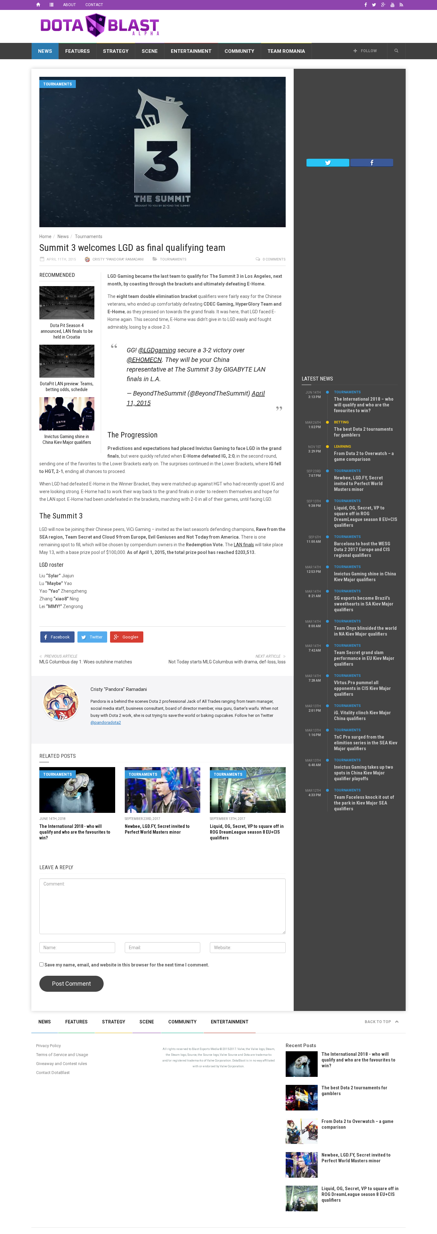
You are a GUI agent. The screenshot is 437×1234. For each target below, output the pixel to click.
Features (77, 51)
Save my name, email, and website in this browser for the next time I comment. (126, 964)
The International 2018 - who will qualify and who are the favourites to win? (74, 832)
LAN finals (244, 544)
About (69, 5)
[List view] (51, 5)
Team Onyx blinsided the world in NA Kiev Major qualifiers (365, 631)
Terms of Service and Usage (62, 1054)
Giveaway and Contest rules (61, 1063)
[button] (396, 51)
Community (239, 51)
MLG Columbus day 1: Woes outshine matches (85, 661)
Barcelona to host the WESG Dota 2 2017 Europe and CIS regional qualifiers (362, 549)
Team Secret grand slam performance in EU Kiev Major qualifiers (364, 658)
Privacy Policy (48, 1045)
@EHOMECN (144, 360)
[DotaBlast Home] (38, 5)
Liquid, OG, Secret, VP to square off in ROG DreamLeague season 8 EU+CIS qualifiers (247, 832)
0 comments (274, 259)
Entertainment (191, 51)
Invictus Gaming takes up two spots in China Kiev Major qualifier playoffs (363, 772)
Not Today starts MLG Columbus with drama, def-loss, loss (227, 661)
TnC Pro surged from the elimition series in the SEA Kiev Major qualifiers (365, 742)
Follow (368, 51)
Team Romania (286, 51)
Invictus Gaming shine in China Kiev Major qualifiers (365, 576)
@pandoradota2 (106, 722)
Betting (341, 422)
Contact (94, 5)
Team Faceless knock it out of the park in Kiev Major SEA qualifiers (364, 803)
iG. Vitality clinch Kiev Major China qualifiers (362, 715)
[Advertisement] (289, 25)
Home (45, 236)
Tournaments (57, 84)
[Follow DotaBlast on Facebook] (371, 162)
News (45, 51)
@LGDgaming (157, 350)
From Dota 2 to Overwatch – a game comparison (364, 456)
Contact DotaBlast (53, 1072)
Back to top (378, 1022)
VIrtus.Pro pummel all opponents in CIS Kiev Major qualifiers (362, 688)
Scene (150, 51)
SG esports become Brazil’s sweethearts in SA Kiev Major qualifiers (363, 604)
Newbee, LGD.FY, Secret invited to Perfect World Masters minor (358, 483)
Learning (342, 447)
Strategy (116, 51)
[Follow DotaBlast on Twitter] (327, 162)
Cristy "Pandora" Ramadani (118, 259)
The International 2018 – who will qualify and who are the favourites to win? (363, 404)
